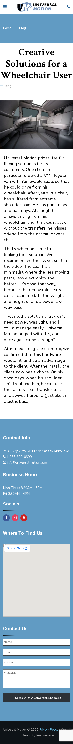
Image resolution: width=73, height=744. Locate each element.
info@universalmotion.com (27, 462)
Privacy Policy (48, 729)
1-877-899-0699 (19, 457)
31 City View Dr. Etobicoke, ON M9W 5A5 (38, 451)
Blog (22, 28)
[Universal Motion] (37, 7)
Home (7, 28)
